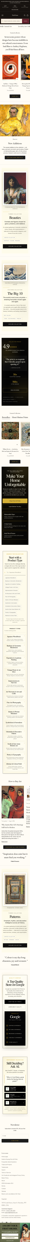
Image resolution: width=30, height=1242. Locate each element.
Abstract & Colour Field (11, 615)
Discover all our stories (15, 847)
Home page (5, 1156)
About (3, 1180)
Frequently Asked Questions (9, 1162)
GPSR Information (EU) (7, 1183)
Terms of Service (6, 1172)
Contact (4, 1188)
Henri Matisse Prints (20, 417)
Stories (3, 1186)
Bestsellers (6, 417)
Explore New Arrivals (15, 157)
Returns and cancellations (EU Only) (11, 1194)
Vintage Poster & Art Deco (11, 587)
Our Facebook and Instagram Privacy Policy (13, 1175)
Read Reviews (15, 9)
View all (15, 96)
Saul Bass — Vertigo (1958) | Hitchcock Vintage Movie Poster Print (10, 86)
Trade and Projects (7, 1164)
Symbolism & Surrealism (11, 603)
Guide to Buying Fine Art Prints (10, 1159)
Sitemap (4, 1191)
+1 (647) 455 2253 (10, 1210)
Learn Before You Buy (15, 506)
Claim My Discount (10, 1237)
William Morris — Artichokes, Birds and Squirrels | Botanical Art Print (10, 451)
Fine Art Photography (10, 596)
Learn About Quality (15, 1007)
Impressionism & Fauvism (11, 590)
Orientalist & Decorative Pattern (13, 606)
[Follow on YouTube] (6, 1222)
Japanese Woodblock (10, 577)
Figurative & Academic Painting (12, 584)
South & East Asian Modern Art (12, 609)
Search (3, 1170)
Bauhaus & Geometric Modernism (13, 581)
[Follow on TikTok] (11, 1222)
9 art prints (4, 821)
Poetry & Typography (10, 612)
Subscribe (15, 1140)
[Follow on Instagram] (2, 1222)
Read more (4, 841)
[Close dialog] (29, 1223)
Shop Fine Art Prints (15, 501)
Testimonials (5, 1167)
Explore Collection (15, 246)
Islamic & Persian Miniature (11, 599)
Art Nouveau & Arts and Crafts (12, 593)
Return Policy (5, 1178)
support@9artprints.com (11, 1212)
